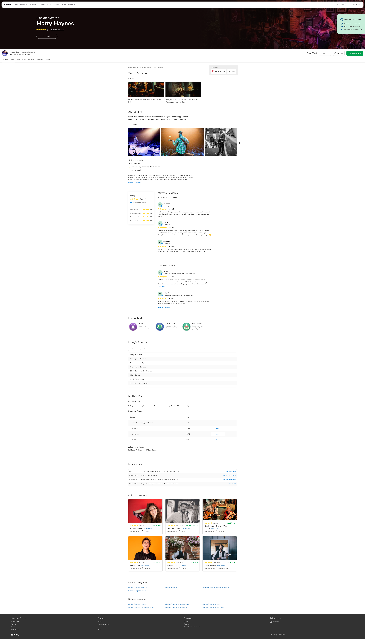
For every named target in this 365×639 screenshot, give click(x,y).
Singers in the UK (171, 588)
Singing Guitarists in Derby (211, 604)
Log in (355, 4)
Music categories (103, 624)
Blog (99, 629)
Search (342, 4)
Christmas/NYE (67, 4)
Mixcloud (282, 635)
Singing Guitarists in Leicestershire (177, 607)
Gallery (100, 627)
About (186, 621)
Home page (132, 67)
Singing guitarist (146, 475)
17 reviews (216, 563)
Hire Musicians (20, 4)
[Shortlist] (349, 4)
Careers (186, 624)
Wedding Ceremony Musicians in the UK (216, 588)
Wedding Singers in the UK (137, 591)
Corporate (54, 4)
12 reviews (179, 525)
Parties (43, 4)
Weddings (33, 4)
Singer (154, 475)
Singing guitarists (145, 67)
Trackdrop (273, 635)
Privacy (13, 627)
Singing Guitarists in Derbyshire (213, 607)
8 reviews (216, 523)
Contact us (15, 629)
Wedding (153, 480)
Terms (13, 624)
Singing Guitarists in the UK (137, 588)
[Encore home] (7, 4)
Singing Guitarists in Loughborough (177, 604)
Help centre (15, 621)
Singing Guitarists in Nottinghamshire (141, 607)
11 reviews (142, 563)
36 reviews (179, 563)
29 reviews (142, 525)
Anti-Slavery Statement (192, 627)
